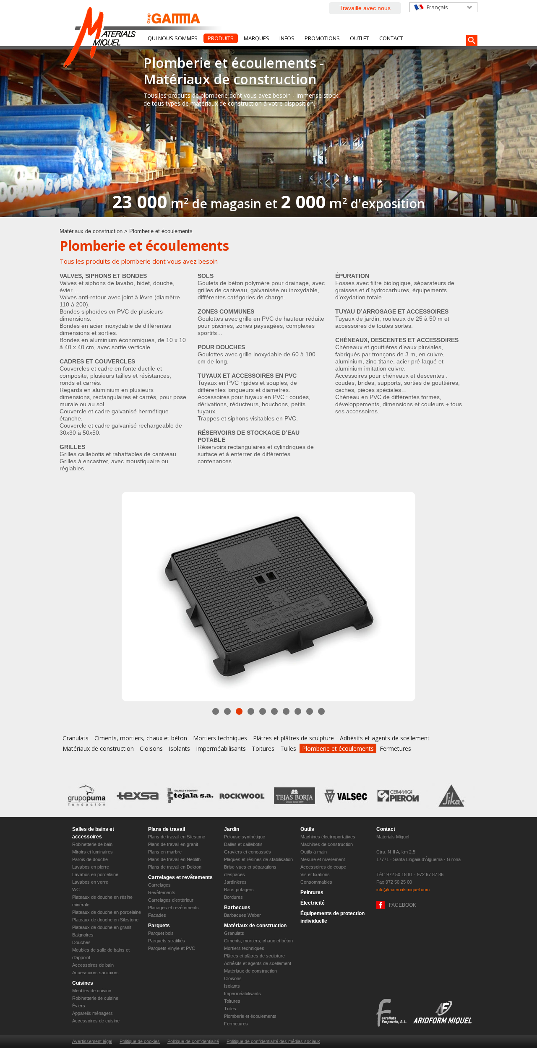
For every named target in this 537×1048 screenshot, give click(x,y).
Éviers (78, 1005)
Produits (221, 38)
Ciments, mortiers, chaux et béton (140, 738)
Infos (287, 38)
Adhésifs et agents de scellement (385, 738)
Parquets (159, 926)
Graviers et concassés (247, 851)
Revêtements (161, 892)
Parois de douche (90, 859)
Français (437, 7)
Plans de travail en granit (173, 844)
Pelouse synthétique (244, 836)
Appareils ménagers (92, 1013)
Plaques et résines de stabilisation (258, 859)
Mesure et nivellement (322, 859)
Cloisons (151, 748)
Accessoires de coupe (323, 866)
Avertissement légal (92, 1041)
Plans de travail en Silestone (176, 836)
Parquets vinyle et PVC (171, 948)
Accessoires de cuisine (96, 1020)
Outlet (359, 38)
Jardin (231, 829)
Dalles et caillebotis (243, 844)
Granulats (76, 738)
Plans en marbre (165, 851)
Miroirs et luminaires (92, 851)
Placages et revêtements (173, 907)
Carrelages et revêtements (180, 877)
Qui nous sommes (173, 38)
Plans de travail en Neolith (174, 859)
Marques (256, 38)
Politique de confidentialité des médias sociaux (273, 1041)
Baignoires (83, 934)
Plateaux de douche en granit (101, 927)
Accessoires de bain (93, 965)
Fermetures (395, 748)
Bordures (233, 897)
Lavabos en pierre (90, 866)
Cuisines (82, 983)
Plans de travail (166, 829)
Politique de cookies (140, 1041)
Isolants (179, 748)
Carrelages (159, 884)
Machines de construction (326, 844)
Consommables (316, 882)
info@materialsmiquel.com (403, 889)
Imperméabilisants (221, 748)
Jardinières (235, 882)
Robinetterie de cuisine (95, 998)
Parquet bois (161, 933)
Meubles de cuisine (91, 990)
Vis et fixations (315, 874)
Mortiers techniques (220, 738)
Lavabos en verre (90, 882)
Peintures (311, 892)
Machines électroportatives (327, 836)
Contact (391, 38)
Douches (81, 942)
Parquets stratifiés (166, 940)
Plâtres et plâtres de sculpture (293, 738)
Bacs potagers (239, 889)
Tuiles (288, 748)
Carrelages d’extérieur (170, 900)
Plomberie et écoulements (338, 748)
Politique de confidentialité (193, 1041)
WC (76, 889)
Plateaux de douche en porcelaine (106, 912)
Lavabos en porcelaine (95, 874)
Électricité (312, 903)
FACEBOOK (402, 905)
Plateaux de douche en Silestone (105, 919)
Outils (307, 829)
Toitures (263, 748)
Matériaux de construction (91, 231)
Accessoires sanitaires (95, 972)
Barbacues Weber (242, 915)
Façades (157, 915)
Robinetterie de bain (92, 844)
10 (321, 711)
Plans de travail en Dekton (174, 866)
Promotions (322, 38)
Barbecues (237, 908)
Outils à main (313, 851)
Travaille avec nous (365, 8)
